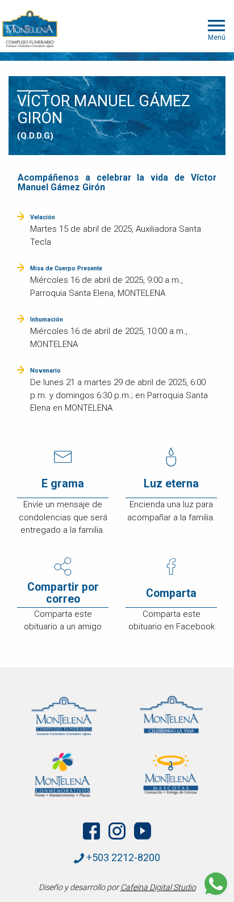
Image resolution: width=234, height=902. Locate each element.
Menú (216, 37)
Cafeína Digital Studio (158, 887)
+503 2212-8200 (122, 857)
